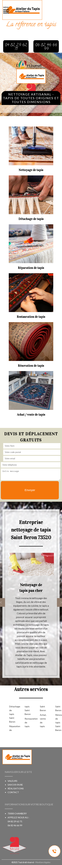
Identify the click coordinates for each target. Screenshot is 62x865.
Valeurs (12, 781)
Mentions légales (42, 862)
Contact (13, 792)
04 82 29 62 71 (15, 821)
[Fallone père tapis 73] (31, 75)
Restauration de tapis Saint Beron (35, 716)
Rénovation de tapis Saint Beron (58, 722)
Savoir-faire (15, 784)
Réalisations (16, 788)
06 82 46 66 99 (15, 825)
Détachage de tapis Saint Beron (11, 714)
